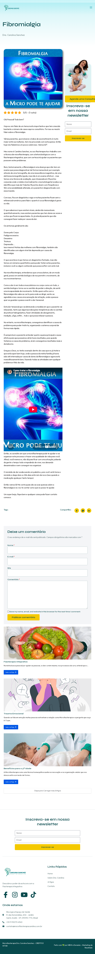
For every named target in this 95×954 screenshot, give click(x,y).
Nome (10, 545)
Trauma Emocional (14, 713)
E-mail (11, 557)
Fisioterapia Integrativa (15, 662)
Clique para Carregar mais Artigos (47, 791)
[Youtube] (24, 895)
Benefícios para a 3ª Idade (17, 768)
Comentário (13, 579)
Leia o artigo (10, 672)
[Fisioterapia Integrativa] (47, 643)
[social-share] (76, 510)
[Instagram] (15, 895)
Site (9, 568)
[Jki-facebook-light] (5, 895)
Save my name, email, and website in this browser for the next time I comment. (45, 612)
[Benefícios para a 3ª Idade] (47, 749)
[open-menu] (91, 7)
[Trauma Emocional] (47, 694)
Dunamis (77, 945)
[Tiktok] (33, 895)
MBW (70, 945)
